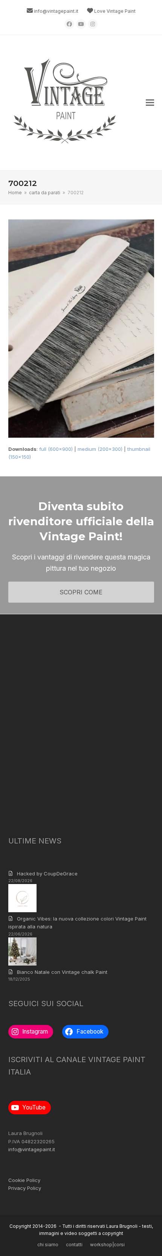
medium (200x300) (100, 449)
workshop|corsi (107, 1244)
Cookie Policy (24, 1180)
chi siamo (47, 1244)
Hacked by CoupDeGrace (47, 874)
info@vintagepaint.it (56, 11)
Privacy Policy (24, 1188)
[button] (150, 103)
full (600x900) (56, 449)
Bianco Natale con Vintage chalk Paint (62, 972)
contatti (74, 1244)
